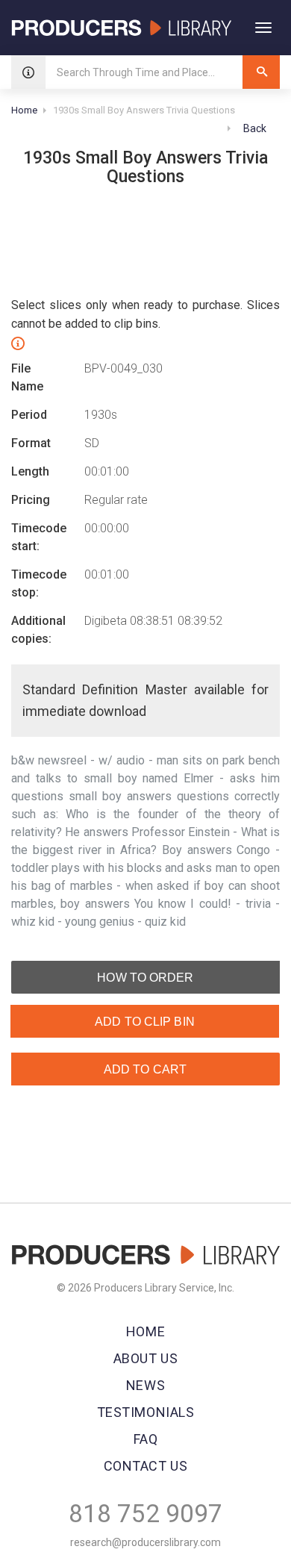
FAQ (146, 1439)
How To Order (145, 977)
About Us (145, 1358)
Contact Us (145, 1466)
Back (253, 128)
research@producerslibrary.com (145, 1542)
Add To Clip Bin (145, 1021)
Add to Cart (145, 1069)
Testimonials (145, 1412)
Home (24, 110)
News (145, 1385)
